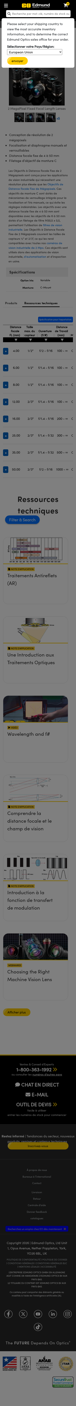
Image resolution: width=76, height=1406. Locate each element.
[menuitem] (19, 4)
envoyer (17, 61)
